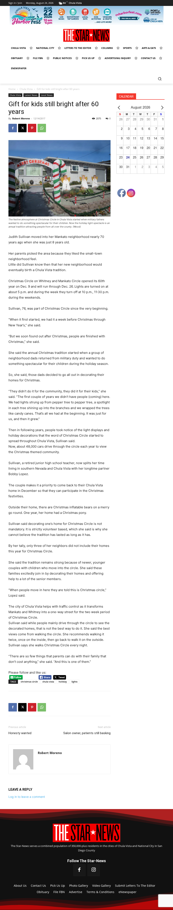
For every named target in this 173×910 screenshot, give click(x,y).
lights (74, 681)
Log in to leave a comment (26, 796)
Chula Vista (26, 89)
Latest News (31, 95)
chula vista (48, 681)
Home (12, 89)
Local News (47, 95)
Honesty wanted (19, 733)
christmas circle (29, 681)
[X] (22, 128)
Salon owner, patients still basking (87, 733)
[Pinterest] (32, 128)
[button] (160, 79)
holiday (63, 681)
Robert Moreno (21, 118)
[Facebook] (12, 128)
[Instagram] (94, 870)
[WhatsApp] (42, 128)
